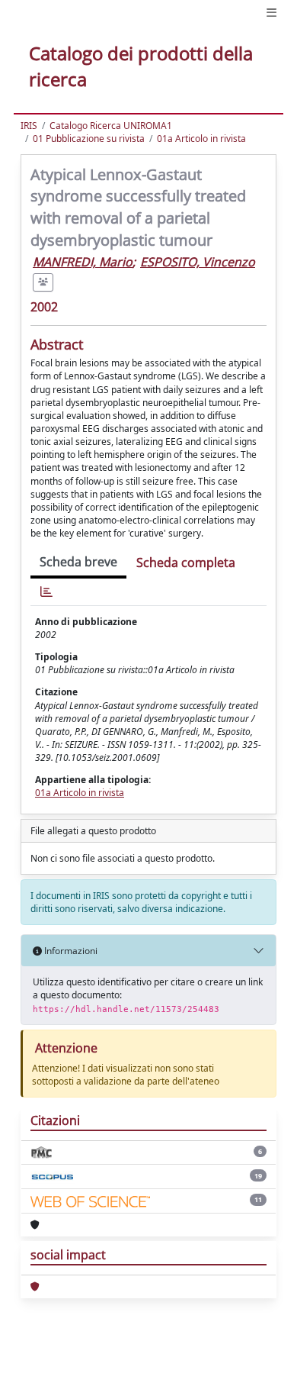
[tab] (46, 592)
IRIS (29, 125)
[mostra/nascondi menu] (271, 12)
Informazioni (69, 950)
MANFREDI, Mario (83, 261)
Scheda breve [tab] (78, 561)
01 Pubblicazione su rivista (89, 138)
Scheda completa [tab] (185, 562)
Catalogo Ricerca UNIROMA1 (111, 125)
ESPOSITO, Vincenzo (197, 261)
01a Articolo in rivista (201, 138)
